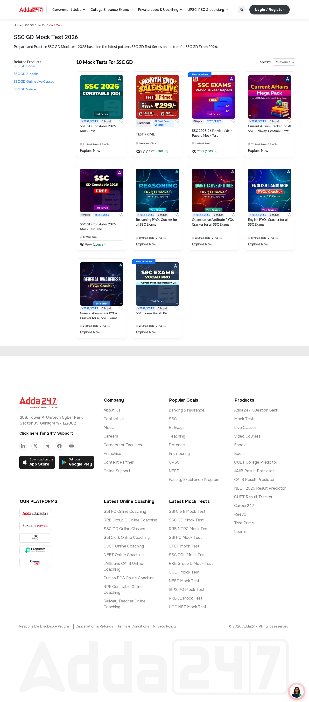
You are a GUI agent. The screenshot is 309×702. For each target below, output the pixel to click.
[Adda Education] (35, 513)
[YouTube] (71, 446)
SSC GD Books (24, 66)
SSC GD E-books (26, 74)
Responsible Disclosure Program (45, 626)
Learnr (240, 531)
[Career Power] (35, 525)
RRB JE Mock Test (185, 598)
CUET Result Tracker (253, 497)
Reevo (240, 514)
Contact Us (114, 418)
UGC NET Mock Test (187, 606)
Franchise (112, 453)
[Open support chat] (297, 691)
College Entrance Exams (110, 9)
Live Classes (245, 427)
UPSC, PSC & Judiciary (206, 9)
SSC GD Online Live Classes (34, 81)
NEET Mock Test (184, 580)
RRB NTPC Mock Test (189, 528)
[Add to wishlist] (121, 121)
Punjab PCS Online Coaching (129, 577)
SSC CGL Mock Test (187, 554)
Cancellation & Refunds (94, 626)
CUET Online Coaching (124, 546)
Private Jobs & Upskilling (158, 9)
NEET (174, 470)
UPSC (174, 462)
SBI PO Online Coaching (125, 511)
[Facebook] (59, 446)
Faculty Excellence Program (194, 479)
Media (109, 427)
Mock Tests (244, 418)
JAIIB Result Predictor (254, 470)
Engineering (179, 453)
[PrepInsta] (35, 550)
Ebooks (240, 444)
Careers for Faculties (123, 444)
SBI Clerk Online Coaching (127, 537)
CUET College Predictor (255, 462)
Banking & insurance (186, 410)
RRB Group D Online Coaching (130, 520)
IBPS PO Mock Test (186, 589)
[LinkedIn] (23, 446)
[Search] (242, 10)
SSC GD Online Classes (124, 528)
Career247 (244, 505)
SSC (173, 418)
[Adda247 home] (30, 9)
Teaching (177, 436)
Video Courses (247, 436)
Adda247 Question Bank (256, 410)
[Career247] (35, 562)
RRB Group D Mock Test (191, 563)
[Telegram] (47, 446)
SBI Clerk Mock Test (187, 511)
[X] (35, 446)
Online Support (117, 470)
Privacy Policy (164, 626)
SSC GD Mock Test (186, 520)
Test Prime (244, 523)
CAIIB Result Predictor (254, 479)
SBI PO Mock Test (185, 537)
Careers (111, 436)
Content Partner (119, 462)
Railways (176, 427)
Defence (177, 444)
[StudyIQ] (35, 538)
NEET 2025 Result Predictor (260, 488)
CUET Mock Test (184, 572)
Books (240, 453)
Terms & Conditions (133, 626)
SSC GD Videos (25, 89)
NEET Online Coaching (124, 554)
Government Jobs (66, 9)
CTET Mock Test (184, 546)
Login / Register (269, 9)
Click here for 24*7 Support (46, 433)
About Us (112, 410)
